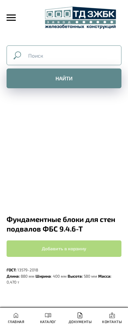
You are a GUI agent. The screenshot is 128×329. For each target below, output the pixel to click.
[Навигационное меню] (11, 17)
